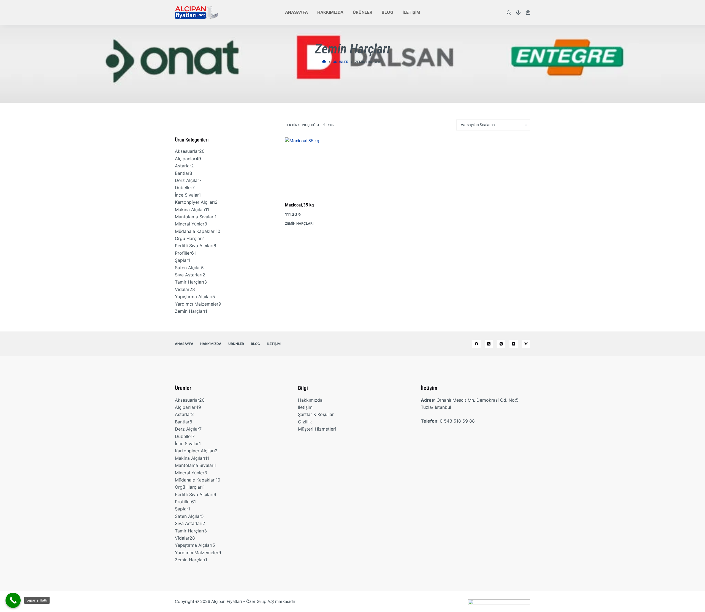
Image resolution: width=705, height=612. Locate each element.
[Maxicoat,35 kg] (313, 166)
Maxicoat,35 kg (299, 205)
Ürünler (362, 12)
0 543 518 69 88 (457, 421)
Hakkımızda (330, 12)
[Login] (518, 12)
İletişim (411, 12)
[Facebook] (476, 344)
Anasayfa (296, 12)
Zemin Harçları (299, 223)
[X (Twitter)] (489, 344)
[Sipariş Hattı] (13, 600)
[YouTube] (513, 344)
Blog (387, 12)
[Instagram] (501, 344)
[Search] (509, 12)
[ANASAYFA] (324, 62)
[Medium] (526, 344)
